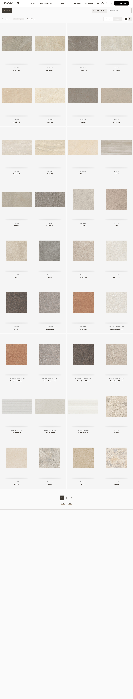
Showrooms (89, 3)
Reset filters (31, 19)
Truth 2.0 (16, 122)
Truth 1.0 (16, 174)
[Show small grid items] (129, 19)
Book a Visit (121, 3)
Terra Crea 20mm (116, 329)
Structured (17, 19)
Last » (70, 503)
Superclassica (17, 433)
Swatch (108, 19)
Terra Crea (83, 277)
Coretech (49, 226)
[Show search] (98, 3)
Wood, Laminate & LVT (47, 3)
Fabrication (64, 3)
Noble (116, 433)
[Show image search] (102, 3)
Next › (63, 503)
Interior (117, 19)
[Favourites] (106, 3)
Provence (16, 70)
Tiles (33, 3)
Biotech (83, 174)
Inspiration (77, 3)
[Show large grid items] (126, 19)
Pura (83, 226)
